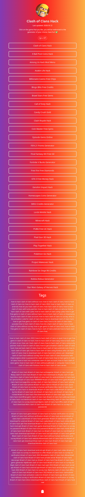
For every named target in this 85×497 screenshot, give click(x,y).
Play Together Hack (42, 245)
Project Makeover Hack (42, 262)
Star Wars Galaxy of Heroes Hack (42, 287)
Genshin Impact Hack (43, 187)
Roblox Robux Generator (42, 279)
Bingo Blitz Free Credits (42, 87)
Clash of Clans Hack (42, 45)
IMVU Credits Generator (42, 204)
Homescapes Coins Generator (42, 195)
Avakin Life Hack (42, 70)
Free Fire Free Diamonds (42, 170)
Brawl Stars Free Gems (42, 95)
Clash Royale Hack (42, 120)
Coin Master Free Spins (42, 128)
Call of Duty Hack (42, 104)
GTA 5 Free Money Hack (43, 178)
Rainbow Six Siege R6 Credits (42, 270)
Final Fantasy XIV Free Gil (42, 154)
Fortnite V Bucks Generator (42, 162)
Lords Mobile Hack (42, 212)
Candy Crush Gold (42, 112)
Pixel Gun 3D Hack (42, 237)
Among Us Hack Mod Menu (42, 62)
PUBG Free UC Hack (42, 229)
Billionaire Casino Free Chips (42, 79)
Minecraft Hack (42, 220)
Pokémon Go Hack (42, 253)
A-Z (42, 38)
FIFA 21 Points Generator (42, 145)
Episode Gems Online (42, 137)
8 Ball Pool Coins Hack (42, 53)
